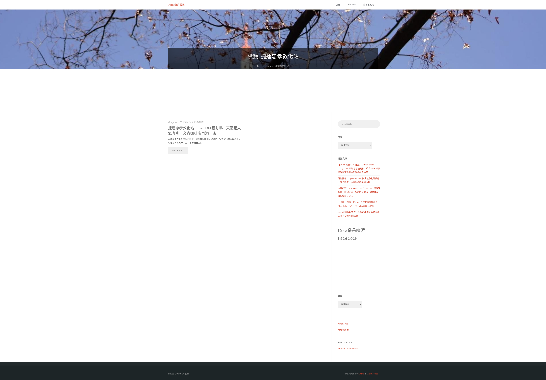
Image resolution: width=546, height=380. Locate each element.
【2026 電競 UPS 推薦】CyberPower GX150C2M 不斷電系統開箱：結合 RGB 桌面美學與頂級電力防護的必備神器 (359, 168)
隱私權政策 (343, 330)
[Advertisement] (273, 90)
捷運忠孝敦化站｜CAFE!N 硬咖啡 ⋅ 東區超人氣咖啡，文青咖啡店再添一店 (204, 130)
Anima (361, 373)
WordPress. (372, 373)
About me (343, 323)
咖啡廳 (200, 122)
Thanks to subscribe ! (348, 348)
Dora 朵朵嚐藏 (176, 4)
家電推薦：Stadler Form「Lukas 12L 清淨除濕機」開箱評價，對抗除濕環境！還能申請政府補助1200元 (359, 192)
